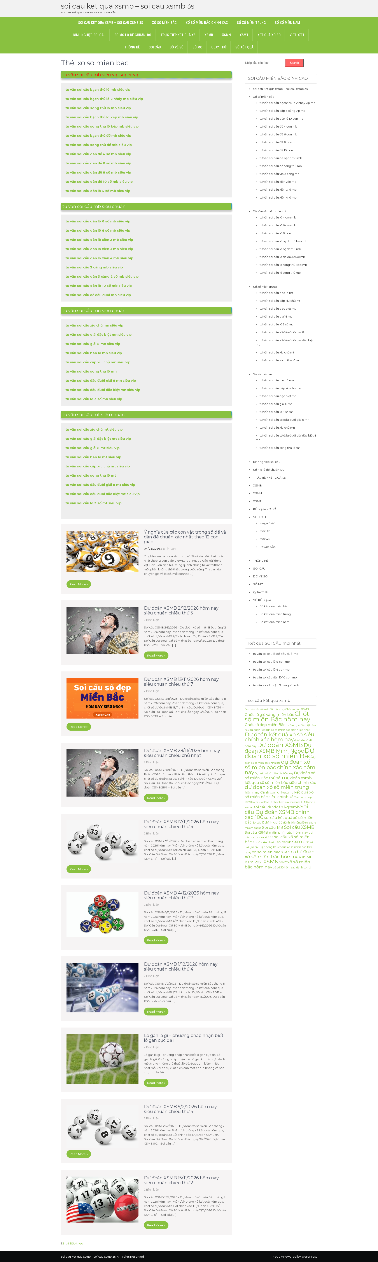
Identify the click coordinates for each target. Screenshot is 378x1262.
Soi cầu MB (272, 827)
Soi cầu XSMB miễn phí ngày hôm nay (276, 832)
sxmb (299, 841)
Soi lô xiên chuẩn (264, 842)
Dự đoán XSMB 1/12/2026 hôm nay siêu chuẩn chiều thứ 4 (180, 967)
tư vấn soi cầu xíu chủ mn (277, 427)
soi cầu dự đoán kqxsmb (277, 807)
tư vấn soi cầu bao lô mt (276, 293)
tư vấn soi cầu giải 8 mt (276, 316)
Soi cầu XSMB (299, 827)
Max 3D (265, 531)
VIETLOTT (297, 35)
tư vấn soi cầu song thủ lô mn (280, 447)
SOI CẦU (155, 47)
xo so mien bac (266, 852)
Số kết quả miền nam (274, 622)
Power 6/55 (267, 546)
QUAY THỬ (218, 47)
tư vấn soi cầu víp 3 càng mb (279, 174)
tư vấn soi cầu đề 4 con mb (278, 126)
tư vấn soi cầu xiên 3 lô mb (278, 189)
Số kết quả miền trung (275, 614)
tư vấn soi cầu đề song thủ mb (281, 166)
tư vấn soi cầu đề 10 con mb (279, 150)
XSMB (209, 35)
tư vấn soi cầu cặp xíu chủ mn (280, 388)
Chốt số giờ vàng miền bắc (269, 714)
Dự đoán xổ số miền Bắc (279, 753)
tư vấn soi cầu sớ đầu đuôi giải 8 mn (284, 419)
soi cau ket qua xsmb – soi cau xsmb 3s (127, 6)
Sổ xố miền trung (251, 23)
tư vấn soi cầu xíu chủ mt (277, 352)
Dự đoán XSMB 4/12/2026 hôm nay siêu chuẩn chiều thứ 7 (181, 895)
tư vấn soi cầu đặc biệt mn (278, 396)
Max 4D (265, 539)
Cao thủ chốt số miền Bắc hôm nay (265, 709)
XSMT (244, 35)
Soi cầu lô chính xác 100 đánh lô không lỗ (278, 822)
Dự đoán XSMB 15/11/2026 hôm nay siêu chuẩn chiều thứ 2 (181, 1180)
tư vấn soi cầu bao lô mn (277, 380)
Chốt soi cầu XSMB (297, 709)
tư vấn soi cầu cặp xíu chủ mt (280, 300)
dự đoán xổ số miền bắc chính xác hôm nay (280, 767)
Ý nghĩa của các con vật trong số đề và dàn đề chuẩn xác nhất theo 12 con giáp (185, 536)
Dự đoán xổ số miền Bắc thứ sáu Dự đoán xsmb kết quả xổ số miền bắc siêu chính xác (280, 778)
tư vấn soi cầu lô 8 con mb (278, 233)
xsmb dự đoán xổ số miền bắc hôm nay (280, 854)
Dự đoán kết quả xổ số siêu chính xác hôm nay (279, 737)
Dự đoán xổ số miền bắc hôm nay (274, 773)
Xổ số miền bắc (164, 23)
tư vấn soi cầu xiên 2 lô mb (278, 181)
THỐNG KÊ (132, 47)
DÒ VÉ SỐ (177, 47)
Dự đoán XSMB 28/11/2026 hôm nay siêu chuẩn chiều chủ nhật (182, 753)
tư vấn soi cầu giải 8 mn (276, 404)
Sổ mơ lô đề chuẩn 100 (133, 35)
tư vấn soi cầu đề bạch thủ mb (281, 158)
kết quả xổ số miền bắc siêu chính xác (279, 794)
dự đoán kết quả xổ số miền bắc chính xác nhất (280, 729)
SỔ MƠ (197, 47)
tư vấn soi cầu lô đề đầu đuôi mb (282, 257)
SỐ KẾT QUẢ (244, 47)
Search (294, 62)
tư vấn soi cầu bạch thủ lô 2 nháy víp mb (287, 103)
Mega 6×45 (267, 523)
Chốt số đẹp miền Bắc (265, 724)
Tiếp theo (76, 1243)
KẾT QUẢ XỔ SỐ (269, 35)
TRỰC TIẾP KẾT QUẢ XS (178, 35)
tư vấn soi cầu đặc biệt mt (278, 308)
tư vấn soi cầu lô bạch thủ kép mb (283, 241)
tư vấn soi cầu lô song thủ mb (280, 272)
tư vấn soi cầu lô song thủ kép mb (283, 264)
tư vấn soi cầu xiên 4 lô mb (278, 197)
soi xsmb (284, 842)
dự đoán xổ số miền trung (277, 787)
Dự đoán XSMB (280, 745)
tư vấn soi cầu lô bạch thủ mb (280, 249)
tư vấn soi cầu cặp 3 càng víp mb (283, 110)
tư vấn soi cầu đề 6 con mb (278, 134)
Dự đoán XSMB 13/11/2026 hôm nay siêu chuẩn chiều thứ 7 (181, 682)
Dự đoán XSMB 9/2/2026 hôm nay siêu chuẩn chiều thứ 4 (180, 1109)
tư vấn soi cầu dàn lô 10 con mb (281, 118)
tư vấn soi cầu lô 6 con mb (278, 225)
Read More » (79, 584)
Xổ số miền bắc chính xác (207, 23)
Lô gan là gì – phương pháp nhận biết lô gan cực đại (184, 1038)
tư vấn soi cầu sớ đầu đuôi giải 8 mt (284, 332)
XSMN (226, 35)
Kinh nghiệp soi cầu (89, 35)
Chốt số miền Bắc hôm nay (277, 716)
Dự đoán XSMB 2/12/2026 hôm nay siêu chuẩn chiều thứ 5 (181, 610)
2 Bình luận (168, 548)
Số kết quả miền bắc (274, 606)
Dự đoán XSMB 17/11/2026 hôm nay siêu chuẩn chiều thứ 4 (181, 824)
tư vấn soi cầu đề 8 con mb (279, 142)
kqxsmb (287, 792)
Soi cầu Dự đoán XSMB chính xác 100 (277, 811)
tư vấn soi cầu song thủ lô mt (280, 360)
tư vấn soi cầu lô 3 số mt (276, 324)
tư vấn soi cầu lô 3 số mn (277, 412)
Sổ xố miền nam (287, 23)
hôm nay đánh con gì (263, 792)
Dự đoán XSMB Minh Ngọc (278, 748)
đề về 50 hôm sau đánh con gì (292, 867)
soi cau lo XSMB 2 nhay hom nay (270, 802)
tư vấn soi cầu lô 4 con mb (278, 217)
